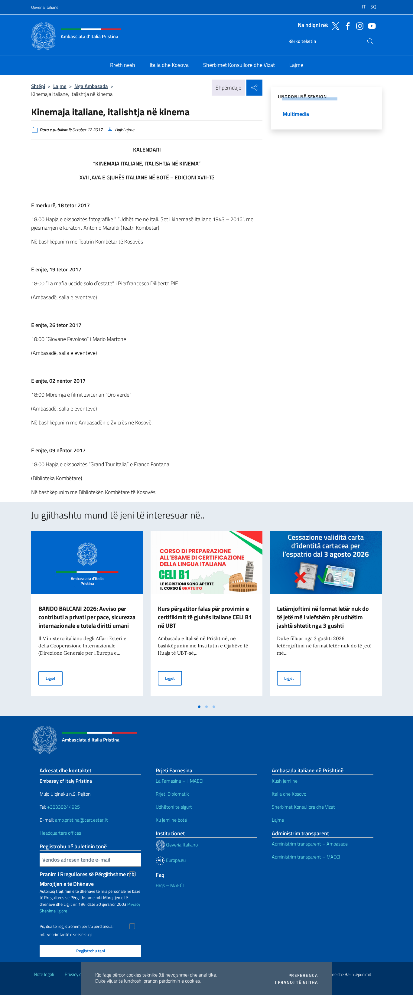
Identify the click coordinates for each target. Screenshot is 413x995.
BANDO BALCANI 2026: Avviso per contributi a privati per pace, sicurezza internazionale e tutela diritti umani (86, 617)
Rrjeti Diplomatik (172, 793)
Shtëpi (38, 86)
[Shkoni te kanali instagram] (358, 25)
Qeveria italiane (44, 7)
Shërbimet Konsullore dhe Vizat (303, 806)
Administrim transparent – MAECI (306, 856)
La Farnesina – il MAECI (179, 780)
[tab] (199, 706)
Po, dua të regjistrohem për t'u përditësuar (77, 926)
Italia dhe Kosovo (289, 793)
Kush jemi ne (285, 780)
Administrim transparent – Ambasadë (310, 843)
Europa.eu (175, 860)
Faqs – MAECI (170, 885)
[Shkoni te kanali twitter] (334, 25)
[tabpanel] (87, 616)
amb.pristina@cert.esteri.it (82, 819)
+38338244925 (63, 806)
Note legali (44, 974)
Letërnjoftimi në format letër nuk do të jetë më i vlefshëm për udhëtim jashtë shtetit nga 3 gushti (323, 617)
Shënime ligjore (53, 911)
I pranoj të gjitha (296, 982)
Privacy (133, 904)
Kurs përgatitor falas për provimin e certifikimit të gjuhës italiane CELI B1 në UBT (205, 617)
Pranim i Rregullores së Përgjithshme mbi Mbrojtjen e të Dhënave (88, 874)
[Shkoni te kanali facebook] (346, 25)
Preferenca (303, 975)
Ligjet (54, 678)
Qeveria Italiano (181, 844)
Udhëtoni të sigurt (174, 806)
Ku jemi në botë (172, 819)
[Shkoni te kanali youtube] (370, 25)
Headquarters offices (61, 832)
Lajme (60, 86)
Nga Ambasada (91, 86)
